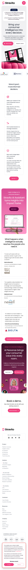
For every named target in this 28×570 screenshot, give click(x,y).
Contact (4, 523)
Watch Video (9, 43)
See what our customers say (13, 339)
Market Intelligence (6, 474)
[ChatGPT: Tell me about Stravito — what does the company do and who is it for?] (9, 437)
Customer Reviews (6, 501)
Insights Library (6, 448)
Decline (19, 564)
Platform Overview (6, 447)
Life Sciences (5, 489)
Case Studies (5, 500)
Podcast (4, 510)
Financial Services (6, 491)
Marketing (4, 466)
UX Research (5, 468)
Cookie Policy (18, 551)
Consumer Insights (6, 464)
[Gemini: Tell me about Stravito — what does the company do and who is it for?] (15, 437)
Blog (3, 509)
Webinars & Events (6, 512)
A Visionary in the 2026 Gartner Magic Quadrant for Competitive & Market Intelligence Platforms (14, 14)
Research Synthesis (6, 481)
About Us (4, 521)
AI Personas (5, 452)
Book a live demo (13, 410)
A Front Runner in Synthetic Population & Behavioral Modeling (14, 18)
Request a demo (20, 43)
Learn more (13, 209)
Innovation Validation (7, 479)
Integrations (5, 454)
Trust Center (5, 526)
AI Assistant (5, 450)
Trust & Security (6, 456)
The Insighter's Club (7, 514)
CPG (3, 487)
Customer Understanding (8, 476)
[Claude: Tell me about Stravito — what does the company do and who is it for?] (12, 437)
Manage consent (14, 561)
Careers (4, 528)
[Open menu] (24, 3)
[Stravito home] (8, 3)
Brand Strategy (5, 478)
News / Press (5, 525)
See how (13, 178)
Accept (8, 564)
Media (3, 493)
